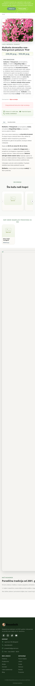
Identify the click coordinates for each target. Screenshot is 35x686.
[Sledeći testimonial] (32, 201)
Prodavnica (5, 661)
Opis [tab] (4, 122)
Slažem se (11, 8)
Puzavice (17, 44)
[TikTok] (12, 635)
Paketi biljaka (22, 658)
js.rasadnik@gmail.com (11, 648)
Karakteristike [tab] (11, 122)
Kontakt (4, 667)
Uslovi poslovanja (7, 669)
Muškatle (10, 44)
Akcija (4, 664)
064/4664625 (8, 645)
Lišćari (20, 661)
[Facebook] (3, 635)
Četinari (20, 667)
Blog (3, 672)
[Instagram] (7, 635)
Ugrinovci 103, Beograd (11, 642)
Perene (20, 669)
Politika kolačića (17, 683)
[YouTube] (16, 635)
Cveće (4, 44)
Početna (4, 658)
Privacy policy (22, 8)
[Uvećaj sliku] (30, 21)
